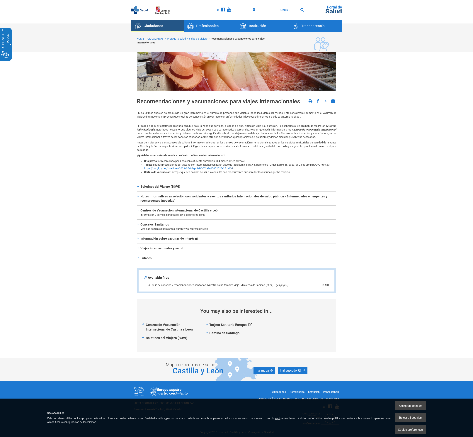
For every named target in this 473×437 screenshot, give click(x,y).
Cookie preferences (410, 429)
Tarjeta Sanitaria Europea (234, 325)
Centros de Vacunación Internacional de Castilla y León (169, 327)
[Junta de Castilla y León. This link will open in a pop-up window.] (162, 9)
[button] (264, 370)
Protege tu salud (176, 38)
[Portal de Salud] (334, 9)
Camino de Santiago (224, 333)
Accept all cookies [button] (410, 406)
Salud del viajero (198, 38)
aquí (277, 418)
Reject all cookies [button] (410, 417)
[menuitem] (157, 26)
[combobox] (288, 9)
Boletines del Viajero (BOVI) (166, 338)
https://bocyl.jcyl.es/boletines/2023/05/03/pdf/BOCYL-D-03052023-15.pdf (187, 168)
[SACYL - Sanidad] (139, 9)
